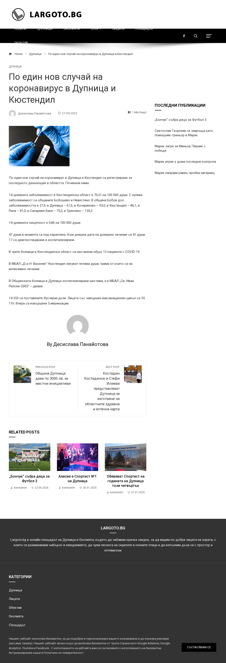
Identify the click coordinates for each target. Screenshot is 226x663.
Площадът (145, 28)
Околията (72, 28)
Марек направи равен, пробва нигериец (185, 173)
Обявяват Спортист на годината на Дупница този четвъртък (126, 481)
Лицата (118, 28)
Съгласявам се (199, 647)
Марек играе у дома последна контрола (185, 162)
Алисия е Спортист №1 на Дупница (77, 478)
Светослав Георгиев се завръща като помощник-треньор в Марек (184, 133)
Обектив (21, 43)
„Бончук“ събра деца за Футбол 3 (29, 478)
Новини (20, 28)
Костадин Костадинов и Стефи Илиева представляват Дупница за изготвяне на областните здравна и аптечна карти (102, 388)
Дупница (45, 28)
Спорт (96, 28)
